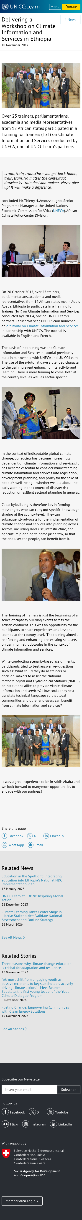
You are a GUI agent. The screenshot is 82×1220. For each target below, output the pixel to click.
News (72, 19)
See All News (12, 937)
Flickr (14, 1124)
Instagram (38, 1124)
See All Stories (13, 1029)
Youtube (61, 1112)
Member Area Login (21, 1201)
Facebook (17, 1112)
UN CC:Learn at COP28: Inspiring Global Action (32, 898)
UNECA (58, 210)
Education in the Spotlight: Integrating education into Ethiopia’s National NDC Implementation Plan (32, 880)
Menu (55, 6)
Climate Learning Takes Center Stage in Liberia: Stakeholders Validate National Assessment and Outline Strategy (32, 916)
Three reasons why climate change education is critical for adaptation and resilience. (37, 965)
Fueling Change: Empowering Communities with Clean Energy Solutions (35, 1009)
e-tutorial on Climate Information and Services (42, 326)
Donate (71, 6)
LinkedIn (65, 1124)
